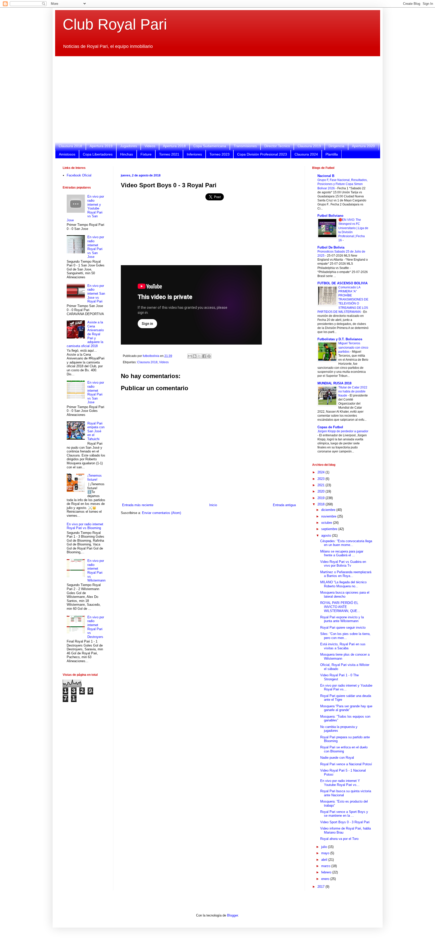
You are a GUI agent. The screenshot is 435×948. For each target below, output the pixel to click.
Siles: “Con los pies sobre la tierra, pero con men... (345, 636)
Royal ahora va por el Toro (339, 839)
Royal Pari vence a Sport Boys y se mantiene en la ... (344, 814)
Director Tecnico (277, 146)
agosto (326, 535)
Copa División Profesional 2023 (262, 154)
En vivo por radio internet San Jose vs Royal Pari (96, 293)
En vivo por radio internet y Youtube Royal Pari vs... (346, 687)
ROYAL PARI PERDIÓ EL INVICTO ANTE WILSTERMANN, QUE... (340, 607)
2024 (321, 472)
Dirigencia (336, 146)
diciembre (328, 510)
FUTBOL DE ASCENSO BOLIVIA (342, 283)
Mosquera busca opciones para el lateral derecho (344, 594)
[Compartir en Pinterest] (208, 356)
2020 (321, 491)
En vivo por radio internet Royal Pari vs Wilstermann (96, 570)
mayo (325, 853)
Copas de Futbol (330, 427)
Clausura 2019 (309, 146)
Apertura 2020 (363, 146)
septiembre (329, 529)
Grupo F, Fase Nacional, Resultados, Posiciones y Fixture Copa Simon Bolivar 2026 (342, 184)
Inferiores (194, 154)
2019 (321, 498)
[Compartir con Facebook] (204, 356)
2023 (321, 479)
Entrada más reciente (137, 505)
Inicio (213, 505)
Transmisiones (245, 146)
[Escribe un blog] (194, 356)
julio (324, 847)
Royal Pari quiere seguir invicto (343, 627)
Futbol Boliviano (330, 216)
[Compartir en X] (199, 356)
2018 (321, 504)
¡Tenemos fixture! (94, 477)
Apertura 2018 (174, 146)
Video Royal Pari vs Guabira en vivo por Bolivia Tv (343, 564)
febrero (326, 872)
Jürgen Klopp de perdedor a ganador (342, 431)
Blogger (232, 915)
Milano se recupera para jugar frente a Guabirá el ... (341, 553)
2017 (321, 887)
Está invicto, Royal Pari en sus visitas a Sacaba (343, 646)
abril (324, 860)
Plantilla (331, 154)
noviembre (329, 516)
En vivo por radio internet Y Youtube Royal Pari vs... (340, 783)
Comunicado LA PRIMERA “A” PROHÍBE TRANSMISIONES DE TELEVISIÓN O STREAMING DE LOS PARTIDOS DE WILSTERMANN (342, 299)
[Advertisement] (214, 99)
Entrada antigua (284, 505)
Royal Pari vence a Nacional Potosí (346, 764)
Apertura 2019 (101, 146)
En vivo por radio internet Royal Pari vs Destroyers (95, 627)
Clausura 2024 (306, 154)
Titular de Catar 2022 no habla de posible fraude (352, 391)
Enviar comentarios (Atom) (161, 513)
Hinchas (126, 154)
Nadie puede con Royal (337, 757)
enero (325, 879)
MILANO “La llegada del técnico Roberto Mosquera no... (343, 584)
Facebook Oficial (79, 175)
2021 (321, 485)
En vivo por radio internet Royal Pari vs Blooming (85, 526)
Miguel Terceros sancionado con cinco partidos (353, 347)
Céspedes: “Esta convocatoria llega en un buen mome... (346, 543)
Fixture (146, 154)
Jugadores (128, 146)
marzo (326, 866)
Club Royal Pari (115, 24)
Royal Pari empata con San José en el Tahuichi (95, 431)
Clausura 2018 (70, 146)
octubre (327, 523)
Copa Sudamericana (209, 146)
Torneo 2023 (219, 154)
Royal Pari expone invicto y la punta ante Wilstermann (342, 619)
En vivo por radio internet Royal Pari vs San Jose (95, 247)
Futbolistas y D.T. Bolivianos (339, 339)
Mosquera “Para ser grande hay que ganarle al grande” (346, 708)
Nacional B (325, 176)
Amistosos (67, 154)
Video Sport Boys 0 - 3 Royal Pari (345, 822)
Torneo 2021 (169, 154)
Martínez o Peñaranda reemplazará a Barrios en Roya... (345, 574)
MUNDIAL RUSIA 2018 (334, 383)
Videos (149, 146)
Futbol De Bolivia (330, 247)
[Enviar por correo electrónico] (189, 356)
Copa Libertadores (98, 154)
